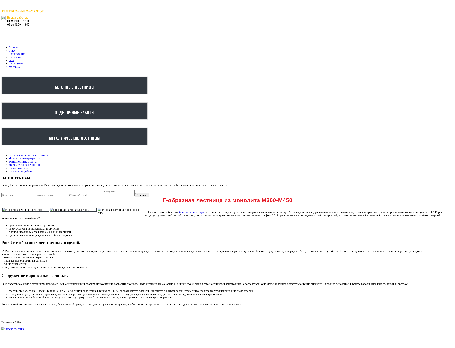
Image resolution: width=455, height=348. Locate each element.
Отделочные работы (21, 171)
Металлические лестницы (24, 164)
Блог (11, 60)
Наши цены (16, 63)
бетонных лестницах (191, 212)
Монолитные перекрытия (24, 158)
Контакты (14, 66)
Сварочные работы (20, 167)
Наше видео (16, 57)
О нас (12, 50)
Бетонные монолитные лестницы (29, 155)
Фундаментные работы (23, 161)
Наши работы (17, 53)
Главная (13, 47)
